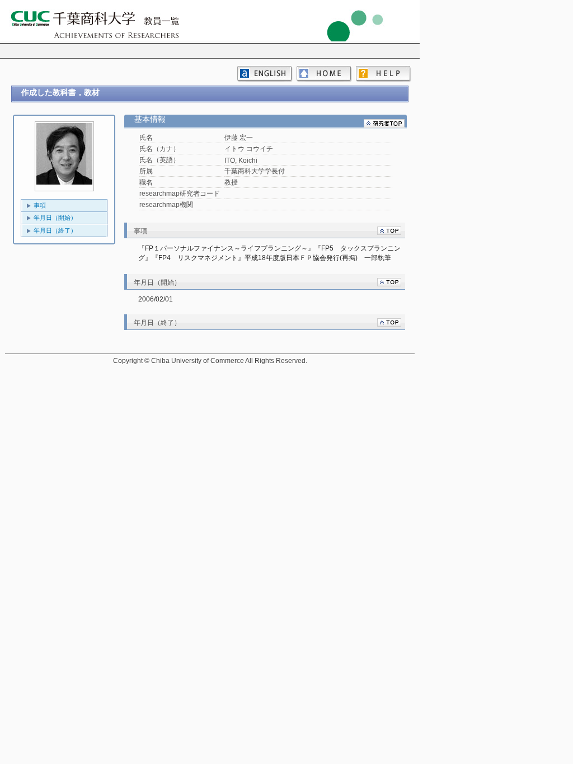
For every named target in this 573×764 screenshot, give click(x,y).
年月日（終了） (55, 230)
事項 (40, 205)
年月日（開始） (55, 217)
